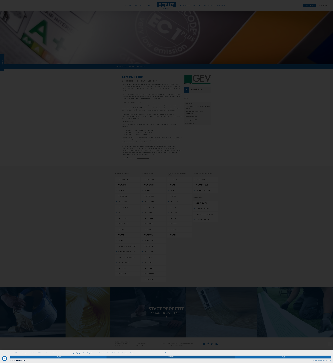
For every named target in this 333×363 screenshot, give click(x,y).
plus (283, 357)
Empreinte (315, 360)
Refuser (58, 357)
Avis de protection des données (324, 360)
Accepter (170, 357)
